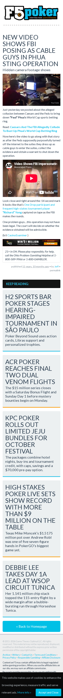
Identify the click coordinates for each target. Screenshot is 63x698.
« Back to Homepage (31, 626)
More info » (24, 692)
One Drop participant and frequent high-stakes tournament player (29, 208)
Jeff (56, 266)
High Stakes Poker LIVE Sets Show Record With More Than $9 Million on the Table (30, 507)
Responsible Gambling (29, 657)
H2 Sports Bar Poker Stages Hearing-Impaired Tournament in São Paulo (31, 313)
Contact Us (27, 654)
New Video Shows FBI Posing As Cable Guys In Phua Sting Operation (30, 50)
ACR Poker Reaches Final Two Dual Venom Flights (30, 371)
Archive (6, 654)
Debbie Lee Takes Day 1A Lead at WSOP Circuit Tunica (30, 577)
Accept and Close (48, 692)
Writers (16, 654)
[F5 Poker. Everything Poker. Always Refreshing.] (31, 11)
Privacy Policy (9, 657)
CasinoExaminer (17, 235)
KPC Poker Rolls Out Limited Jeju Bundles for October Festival (26, 434)
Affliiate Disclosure (51, 657)
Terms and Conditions (45, 654)
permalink (55, 270)
